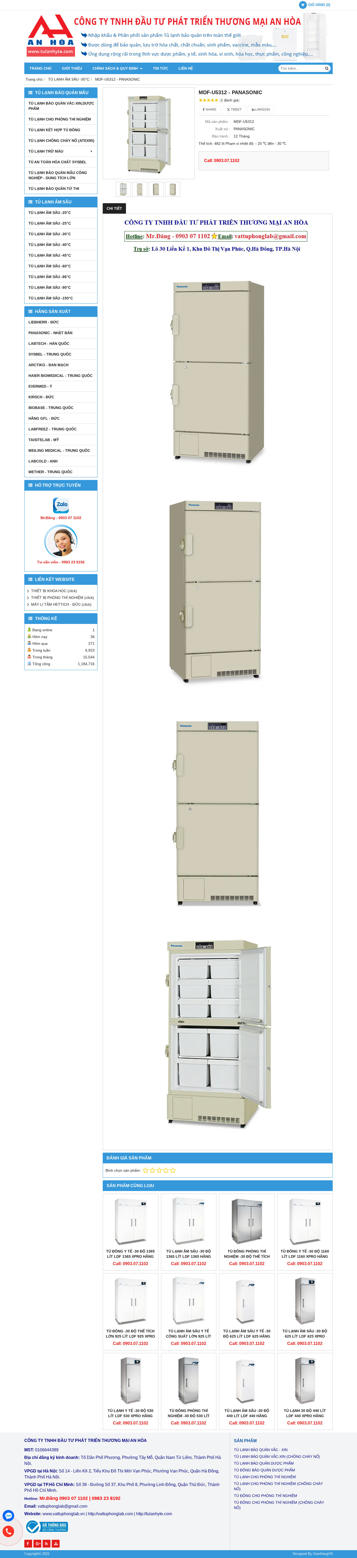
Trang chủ (40, 68)
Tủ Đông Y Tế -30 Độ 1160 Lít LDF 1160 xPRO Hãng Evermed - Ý (305, 1256)
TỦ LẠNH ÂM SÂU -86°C (49, 277)
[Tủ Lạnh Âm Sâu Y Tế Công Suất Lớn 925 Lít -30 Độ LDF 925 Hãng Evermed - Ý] (189, 1301)
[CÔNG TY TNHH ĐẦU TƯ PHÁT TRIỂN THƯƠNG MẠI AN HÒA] (178, 61)
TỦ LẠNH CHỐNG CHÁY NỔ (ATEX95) (61, 141)
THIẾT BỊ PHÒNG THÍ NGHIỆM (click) (62, 597)
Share (210, 109)
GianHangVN (323, 1554)
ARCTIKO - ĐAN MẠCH (48, 365)
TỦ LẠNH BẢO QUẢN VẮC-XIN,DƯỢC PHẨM (61, 106)
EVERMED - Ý (40, 386)
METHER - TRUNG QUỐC (50, 472)
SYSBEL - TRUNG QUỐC (49, 354)
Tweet (235, 109)
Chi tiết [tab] (114, 208)
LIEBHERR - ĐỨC (43, 322)
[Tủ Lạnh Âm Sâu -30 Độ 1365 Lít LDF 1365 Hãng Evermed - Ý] (189, 1221)
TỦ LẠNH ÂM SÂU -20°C (49, 212)
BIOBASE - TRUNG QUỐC (50, 408)
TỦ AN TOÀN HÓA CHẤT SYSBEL (57, 162)
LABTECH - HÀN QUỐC (48, 343)
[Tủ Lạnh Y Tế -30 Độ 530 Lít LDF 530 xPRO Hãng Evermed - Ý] (131, 1381)
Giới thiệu (72, 68)
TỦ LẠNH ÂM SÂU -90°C (49, 287)
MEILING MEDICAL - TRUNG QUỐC (59, 450)
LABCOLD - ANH (42, 461)
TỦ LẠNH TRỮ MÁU (45, 151)
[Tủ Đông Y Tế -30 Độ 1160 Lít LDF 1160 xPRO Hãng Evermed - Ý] (305, 1221)
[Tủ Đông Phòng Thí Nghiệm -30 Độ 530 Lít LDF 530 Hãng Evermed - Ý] (189, 1381)
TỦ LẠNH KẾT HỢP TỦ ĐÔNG (54, 130)
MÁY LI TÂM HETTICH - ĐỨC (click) (61, 604)
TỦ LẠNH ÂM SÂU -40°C (49, 245)
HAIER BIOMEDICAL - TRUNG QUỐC (60, 376)
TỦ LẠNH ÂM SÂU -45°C (49, 255)
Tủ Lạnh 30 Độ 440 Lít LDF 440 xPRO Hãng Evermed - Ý (305, 1416)
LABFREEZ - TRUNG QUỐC (52, 429)
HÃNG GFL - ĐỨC (44, 418)
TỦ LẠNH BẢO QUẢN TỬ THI (53, 189)
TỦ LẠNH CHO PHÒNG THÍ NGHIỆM (59, 119)
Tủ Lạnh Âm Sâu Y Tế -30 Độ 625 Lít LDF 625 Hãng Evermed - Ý (246, 1336)
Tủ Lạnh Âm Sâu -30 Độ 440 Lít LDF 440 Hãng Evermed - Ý (246, 1416)
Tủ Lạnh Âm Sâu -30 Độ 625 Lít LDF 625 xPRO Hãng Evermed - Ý (305, 1336)
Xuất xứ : (222, 129)
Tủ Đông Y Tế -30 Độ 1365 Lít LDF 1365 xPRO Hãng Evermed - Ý (130, 1256)
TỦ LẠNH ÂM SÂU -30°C (49, 234)
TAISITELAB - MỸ (43, 440)
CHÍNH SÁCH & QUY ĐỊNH (116, 68)
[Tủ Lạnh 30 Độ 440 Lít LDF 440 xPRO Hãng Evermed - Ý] (305, 1381)
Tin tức (160, 68)
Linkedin (262, 109)
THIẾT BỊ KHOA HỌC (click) (54, 591)
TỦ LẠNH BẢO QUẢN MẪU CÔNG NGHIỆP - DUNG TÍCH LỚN (57, 175)
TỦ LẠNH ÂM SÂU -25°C (49, 223)
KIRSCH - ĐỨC (41, 397)
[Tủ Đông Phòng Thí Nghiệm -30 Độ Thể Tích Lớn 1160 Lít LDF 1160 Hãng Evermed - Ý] (247, 1221)
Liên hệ (186, 68)
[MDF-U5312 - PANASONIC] (148, 133)
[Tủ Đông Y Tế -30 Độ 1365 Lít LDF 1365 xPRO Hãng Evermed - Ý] (131, 1221)
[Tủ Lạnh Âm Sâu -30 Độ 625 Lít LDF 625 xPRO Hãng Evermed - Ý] (305, 1301)
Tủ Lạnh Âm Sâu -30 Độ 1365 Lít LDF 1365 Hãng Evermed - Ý (188, 1256)
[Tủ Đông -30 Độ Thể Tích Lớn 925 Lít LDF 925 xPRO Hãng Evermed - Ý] (131, 1301)
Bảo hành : (221, 136)
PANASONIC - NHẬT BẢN (50, 333)
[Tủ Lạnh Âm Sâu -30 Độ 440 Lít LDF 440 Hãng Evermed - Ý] (247, 1381)
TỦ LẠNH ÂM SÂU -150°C (50, 298)
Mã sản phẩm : (217, 121)
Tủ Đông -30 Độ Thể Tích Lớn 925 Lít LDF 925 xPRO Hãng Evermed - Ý (130, 1336)
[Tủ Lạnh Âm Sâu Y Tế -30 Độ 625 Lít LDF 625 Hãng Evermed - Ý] (247, 1301)
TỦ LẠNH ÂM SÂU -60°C (49, 266)
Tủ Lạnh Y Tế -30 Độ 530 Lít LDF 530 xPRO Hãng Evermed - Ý (130, 1416)
